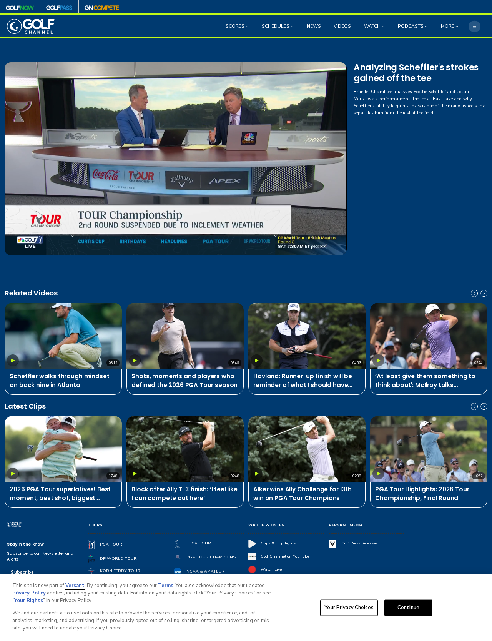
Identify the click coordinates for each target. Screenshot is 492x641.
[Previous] (474, 293)
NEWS (314, 26)
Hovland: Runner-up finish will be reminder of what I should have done (302, 381)
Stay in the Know (25, 544)
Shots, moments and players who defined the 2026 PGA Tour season (184, 380)
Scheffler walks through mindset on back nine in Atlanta (59, 380)
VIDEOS (342, 26)
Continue (408, 607)
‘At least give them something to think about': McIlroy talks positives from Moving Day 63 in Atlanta (425, 381)
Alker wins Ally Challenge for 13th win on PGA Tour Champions (302, 493)
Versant (75, 585)
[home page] (31, 26)
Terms (165, 585)
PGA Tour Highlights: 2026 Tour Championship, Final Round (422, 493)
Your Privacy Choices (349, 607)
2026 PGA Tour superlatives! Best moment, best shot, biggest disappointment (60, 494)
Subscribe (22, 572)
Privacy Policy (29, 592)
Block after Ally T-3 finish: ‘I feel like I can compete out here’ (184, 493)
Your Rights (28, 600)
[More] (474, 26)
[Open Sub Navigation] (248, 26)
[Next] (483, 293)
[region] (246, 607)
